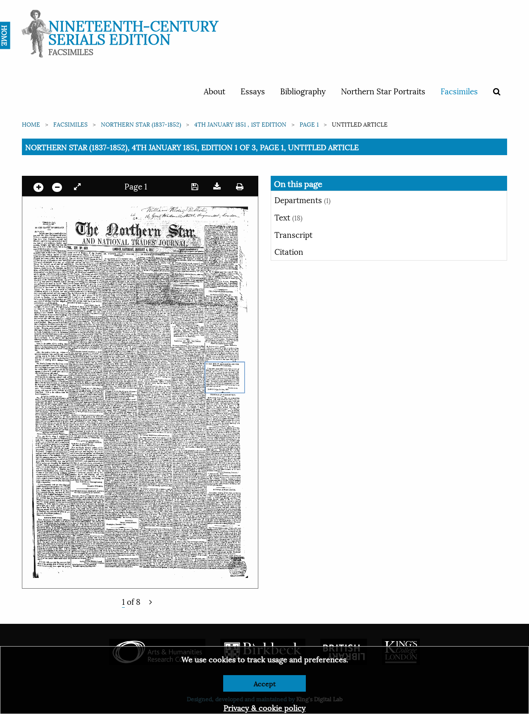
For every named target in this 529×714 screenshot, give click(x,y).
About (214, 90)
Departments (302, 199)
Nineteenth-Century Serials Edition (133, 31)
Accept (265, 683)
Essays (253, 90)
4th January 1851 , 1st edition (240, 124)
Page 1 (309, 124)
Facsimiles (459, 90)
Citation (288, 251)
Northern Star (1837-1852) (141, 124)
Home (31, 124)
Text (288, 217)
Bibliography (303, 90)
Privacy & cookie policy (265, 707)
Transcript (293, 234)
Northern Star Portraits (383, 90)
